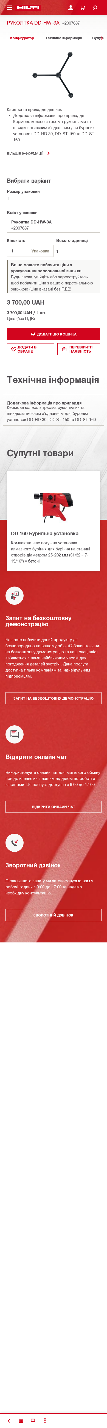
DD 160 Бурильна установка (44, 533)
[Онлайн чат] (33, 1421)
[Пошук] (95, 8)
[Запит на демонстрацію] (21, 1421)
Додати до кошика (57, 334)
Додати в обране (27, 349)
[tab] (22, 38)
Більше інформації (25, 153)
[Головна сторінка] (28, 8)
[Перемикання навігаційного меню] (9, 8)
